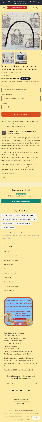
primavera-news (7, 223)
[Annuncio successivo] (38, 2)
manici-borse (31, 215)
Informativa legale (19, 419)
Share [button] (5, 178)
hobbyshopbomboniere (20, 410)
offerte (35, 219)
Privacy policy (8, 264)
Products (24, 233)
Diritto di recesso (9, 269)
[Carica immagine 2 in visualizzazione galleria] (21, 58)
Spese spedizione (35, 81)
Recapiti (27, 419)
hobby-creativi (20, 215)
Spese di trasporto (10, 282)
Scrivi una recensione (21, 201)
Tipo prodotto (5, 86)
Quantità (4, 103)
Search (6, 251)
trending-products (8, 227)
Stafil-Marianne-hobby (22, 223)
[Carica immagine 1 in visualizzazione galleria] (8, 58)
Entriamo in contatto (10, 256)
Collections (13, 233)
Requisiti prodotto (6, 94)
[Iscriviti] (36, 383)
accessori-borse (7, 215)
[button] (4, 7)
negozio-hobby (25, 219)
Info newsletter (9, 290)
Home (4, 233)
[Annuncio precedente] (3, 2)
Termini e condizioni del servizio (13, 416)
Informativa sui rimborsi (16, 413)
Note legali (7, 277)
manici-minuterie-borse (9, 219)
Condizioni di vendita (11, 286)
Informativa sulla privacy (31, 413)
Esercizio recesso (10, 273)
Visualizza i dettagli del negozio (14, 126)
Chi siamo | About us (11, 260)
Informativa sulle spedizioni (31, 416)
